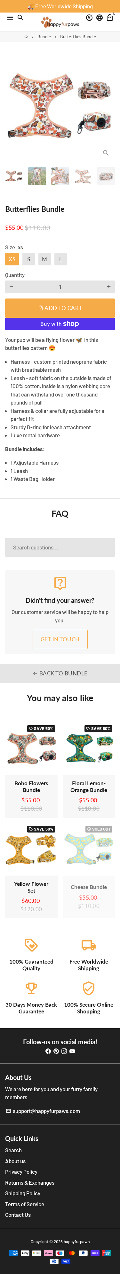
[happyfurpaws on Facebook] (48, 1050)
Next (108, 107)
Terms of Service (24, 1204)
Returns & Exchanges (29, 1182)
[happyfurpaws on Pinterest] (56, 1050)
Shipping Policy (22, 1193)
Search (13, 1150)
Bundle (44, 36)
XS (12, 259)
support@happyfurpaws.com (43, 1111)
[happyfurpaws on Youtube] (72, 1050)
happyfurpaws (77, 1241)
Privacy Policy (21, 1171)
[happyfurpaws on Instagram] (64, 1050)
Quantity (15, 275)
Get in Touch (60, 639)
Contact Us (18, 1214)
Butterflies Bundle (78, 36)
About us (15, 1161)
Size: (14, 247)
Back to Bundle (60, 673)
